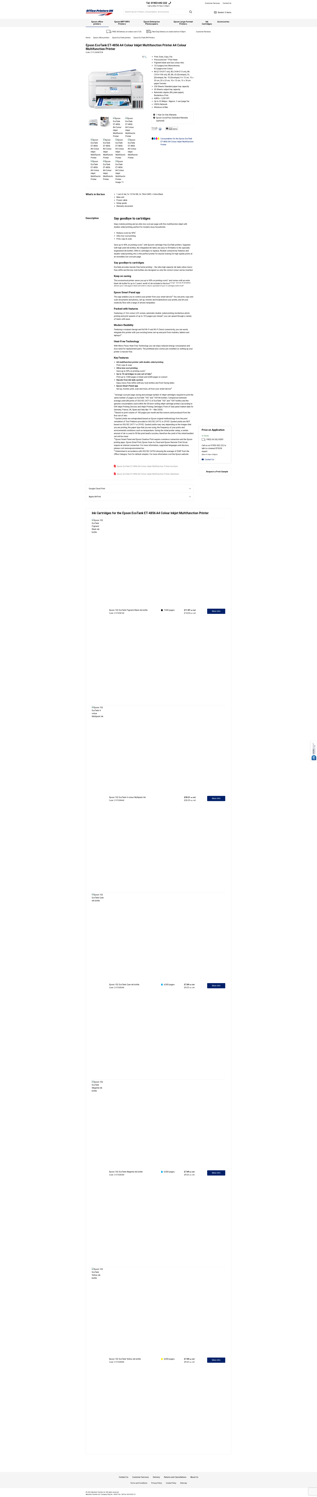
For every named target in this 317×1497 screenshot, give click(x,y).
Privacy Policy (156, 1483)
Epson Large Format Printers (183, 23)
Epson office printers (97, 23)
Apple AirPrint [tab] (95, 496)
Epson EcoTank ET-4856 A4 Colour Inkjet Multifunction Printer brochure (147, 466)
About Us (194, 1477)
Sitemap (183, 1483)
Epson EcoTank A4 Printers (144, 38)
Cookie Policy (171, 1483)
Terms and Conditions (138, 1483)
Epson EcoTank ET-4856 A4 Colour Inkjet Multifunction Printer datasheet (148, 474)
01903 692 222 (159, 2)
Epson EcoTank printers (121, 38)
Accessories (223, 22)
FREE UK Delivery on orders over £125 (126, 32)
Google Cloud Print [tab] (97, 488)
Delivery (156, 1477)
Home (88, 38)
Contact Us (227, 3)
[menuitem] (97, 23)
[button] (144, 56)
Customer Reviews (203, 32)
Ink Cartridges (207, 23)
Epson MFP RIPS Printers (122, 23)
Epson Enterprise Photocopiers (152, 23)
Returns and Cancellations (175, 1477)
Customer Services (212, 3)
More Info (216, 611)
